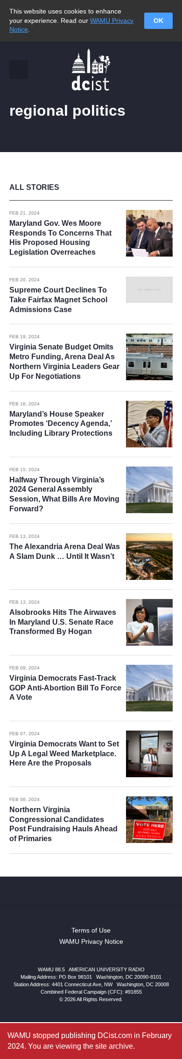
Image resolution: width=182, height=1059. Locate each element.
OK (158, 20)
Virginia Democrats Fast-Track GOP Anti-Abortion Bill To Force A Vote (65, 688)
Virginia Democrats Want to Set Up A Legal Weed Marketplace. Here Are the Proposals (64, 753)
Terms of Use (91, 930)
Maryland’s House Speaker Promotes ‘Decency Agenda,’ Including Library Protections (60, 424)
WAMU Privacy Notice (91, 941)
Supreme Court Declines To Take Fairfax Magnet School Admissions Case (58, 300)
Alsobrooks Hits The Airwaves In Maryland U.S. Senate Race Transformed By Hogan (62, 622)
